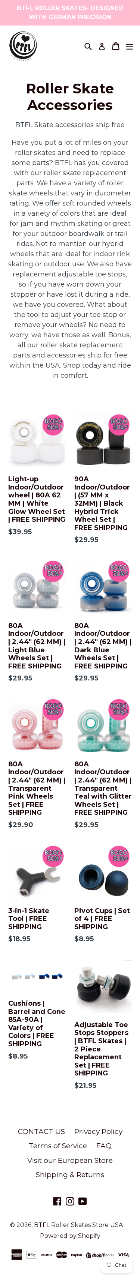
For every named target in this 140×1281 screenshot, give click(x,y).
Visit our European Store (70, 1160)
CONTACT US (41, 1131)
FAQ (104, 1145)
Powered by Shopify (70, 1235)
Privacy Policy (98, 1131)
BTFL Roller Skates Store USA (78, 1224)
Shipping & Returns (70, 1174)
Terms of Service (58, 1145)
